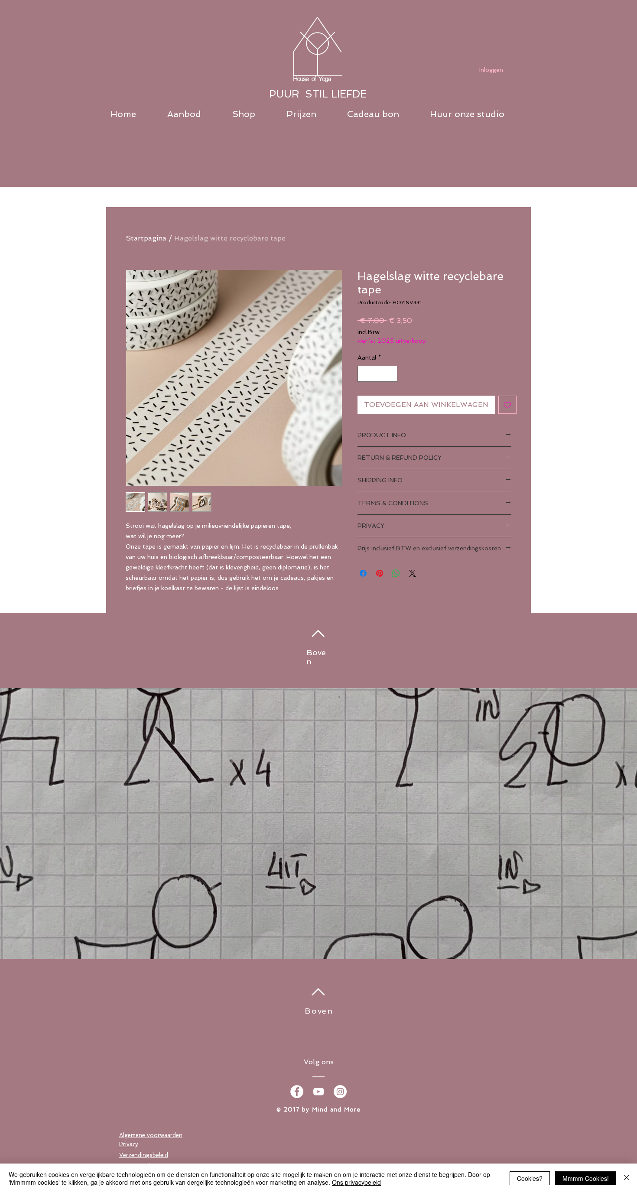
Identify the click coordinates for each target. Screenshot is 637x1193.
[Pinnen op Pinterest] (379, 573)
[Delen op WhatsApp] (396, 573)
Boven (319, 1010)
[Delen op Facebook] (363, 573)
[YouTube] (318, 1091)
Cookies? (530, 1178)
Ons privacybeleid (356, 1182)
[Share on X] (412, 573)
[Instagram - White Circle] (340, 1091)
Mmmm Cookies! (585, 1178)
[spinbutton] (377, 373)
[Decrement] (364, 373)
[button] (195, 114)
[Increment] (390, 373)
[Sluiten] (626, 1178)
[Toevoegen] (507, 405)
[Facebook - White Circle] (296, 1091)
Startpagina (146, 238)
